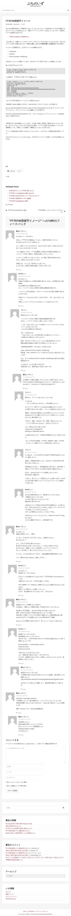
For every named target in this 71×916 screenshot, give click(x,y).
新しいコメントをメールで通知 (17, 782)
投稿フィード (10, 894)
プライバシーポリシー (42, 911)
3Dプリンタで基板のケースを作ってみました (20, 857)
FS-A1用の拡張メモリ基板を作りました (18, 831)
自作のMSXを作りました (13, 826)
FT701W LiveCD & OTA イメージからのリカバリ (24, 196)
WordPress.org (10, 899)
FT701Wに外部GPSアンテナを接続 (20, 198)
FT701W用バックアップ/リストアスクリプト (50, 211)
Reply (19, 270)
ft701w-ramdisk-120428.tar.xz (19, 37)
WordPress (49, 914)
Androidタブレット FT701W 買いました (21, 191)
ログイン (8, 892)
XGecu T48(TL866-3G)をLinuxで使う (17, 850)
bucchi (17, 24)
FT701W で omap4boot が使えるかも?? (21, 193)
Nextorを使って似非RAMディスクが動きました (20, 833)
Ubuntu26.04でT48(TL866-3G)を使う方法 (19, 824)
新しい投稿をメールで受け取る (17, 786)
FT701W (10, 205)
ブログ (23, 24)
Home (25, 911)
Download (31, 911)
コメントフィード (11, 896)
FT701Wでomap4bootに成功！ (19, 201)
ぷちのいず (35, 3)
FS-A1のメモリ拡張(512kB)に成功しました (19, 828)
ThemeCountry (34, 914)
